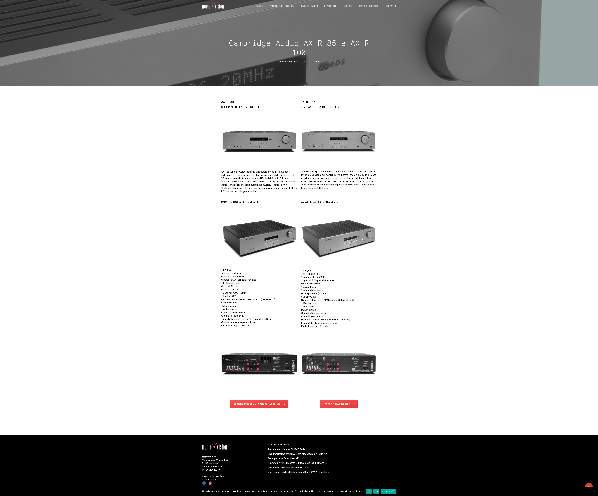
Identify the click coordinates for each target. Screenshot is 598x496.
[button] (259, 404)
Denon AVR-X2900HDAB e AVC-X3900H (288, 467)
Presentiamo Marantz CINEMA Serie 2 (287, 449)
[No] (594, 491)
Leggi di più (388, 491)
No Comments (312, 61)
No (376, 491)
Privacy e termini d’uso (213, 476)
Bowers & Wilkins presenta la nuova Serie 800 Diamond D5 (297, 463)
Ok (369, 491)
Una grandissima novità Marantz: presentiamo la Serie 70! (297, 454)
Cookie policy (209, 479)
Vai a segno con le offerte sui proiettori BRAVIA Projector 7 (298, 472)
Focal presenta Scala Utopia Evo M (286, 458)
